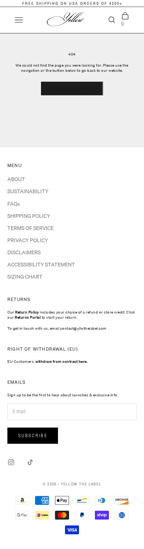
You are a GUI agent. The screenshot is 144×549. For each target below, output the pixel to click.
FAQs (13, 204)
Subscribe (32, 435)
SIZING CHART (24, 277)
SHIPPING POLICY (28, 216)
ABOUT (16, 179)
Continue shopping (72, 89)
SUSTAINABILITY (27, 191)
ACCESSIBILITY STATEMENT (41, 265)
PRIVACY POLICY (27, 240)
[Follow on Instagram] (11, 462)
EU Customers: (47, 361)
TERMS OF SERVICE (30, 228)
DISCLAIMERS (24, 252)
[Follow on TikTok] (30, 462)
